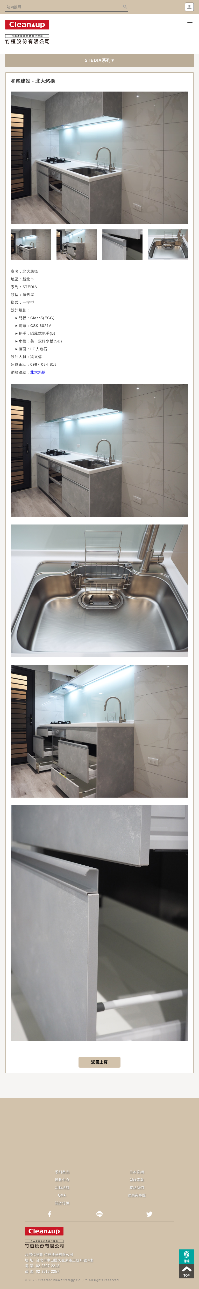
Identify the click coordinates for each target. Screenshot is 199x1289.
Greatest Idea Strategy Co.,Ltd (63, 1280)
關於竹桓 (62, 1203)
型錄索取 (137, 1180)
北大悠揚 (38, 372)
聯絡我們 (137, 1187)
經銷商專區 (137, 1195)
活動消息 (62, 1187)
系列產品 (62, 1172)
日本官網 (137, 1172)
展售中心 (62, 1180)
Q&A (62, 1195)
